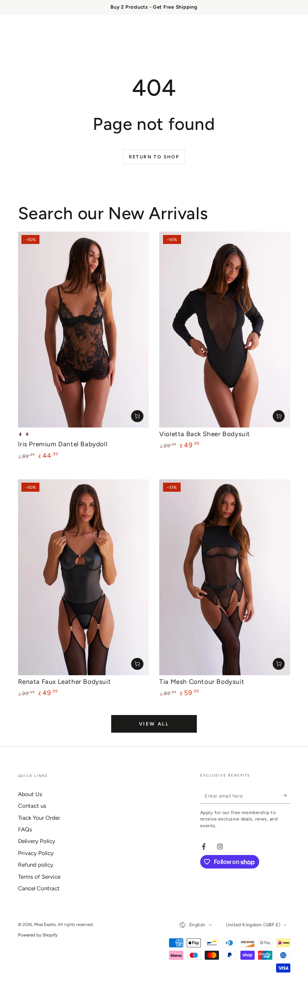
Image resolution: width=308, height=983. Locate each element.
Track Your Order (39, 817)
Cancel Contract (39, 888)
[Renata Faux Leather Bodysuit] (83, 577)
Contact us (32, 805)
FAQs (25, 829)
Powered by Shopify (37, 935)
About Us (30, 794)
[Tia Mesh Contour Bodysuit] (224, 577)
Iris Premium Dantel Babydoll (63, 444)
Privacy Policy (36, 853)
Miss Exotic (45, 924)
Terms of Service (39, 876)
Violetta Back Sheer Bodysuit (204, 434)
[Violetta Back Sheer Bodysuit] (224, 330)
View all (154, 724)
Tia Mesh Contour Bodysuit (201, 681)
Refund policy (35, 864)
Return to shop (154, 157)
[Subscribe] (286, 796)
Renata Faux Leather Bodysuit (64, 681)
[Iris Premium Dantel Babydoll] (83, 330)
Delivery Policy (36, 841)
